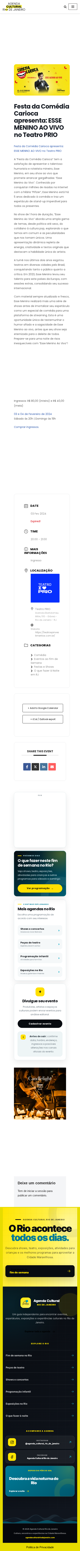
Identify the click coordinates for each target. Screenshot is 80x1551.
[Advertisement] (40, 39)
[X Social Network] (35, 766)
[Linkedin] (43, 766)
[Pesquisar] (65, 6)
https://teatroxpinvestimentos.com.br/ (47, 634)
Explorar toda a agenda (37, 1331)
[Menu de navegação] (72, 7)
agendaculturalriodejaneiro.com (40, 1537)
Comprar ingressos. (26, 427)
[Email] (52, 766)
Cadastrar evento (40, 1023)
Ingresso (36, 560)
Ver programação (40, 888)
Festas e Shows (44, 667)
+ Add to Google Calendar (43, 708)
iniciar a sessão (36, 1190)
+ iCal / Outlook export (42, 719)
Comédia (40, 655)
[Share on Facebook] (27, 766)
